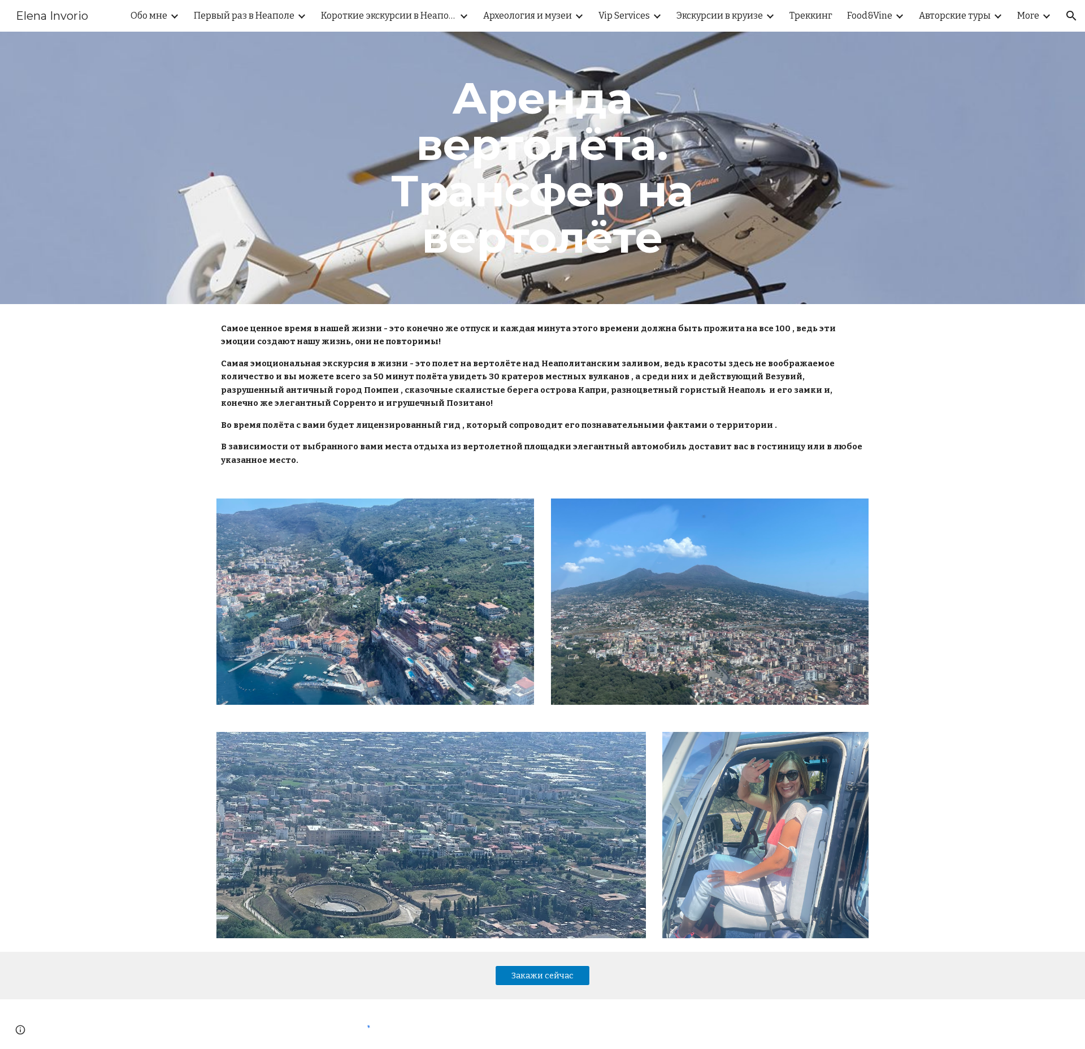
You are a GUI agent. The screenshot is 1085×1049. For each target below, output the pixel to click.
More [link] (1028, 15)
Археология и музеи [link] (527, 15)
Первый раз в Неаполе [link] (244, 15)
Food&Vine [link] (869, 15)
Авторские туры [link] (955, 15)
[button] (1071, 15)
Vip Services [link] (624, 15)
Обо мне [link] (149, 15)
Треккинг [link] (810, 15)
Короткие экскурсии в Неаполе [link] (389, 15)
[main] (542, 167)
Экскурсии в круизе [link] (719, 15)
